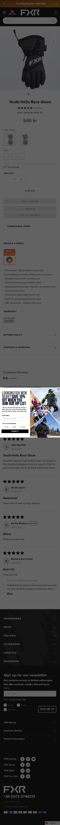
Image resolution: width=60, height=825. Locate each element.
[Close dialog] (58, 389)
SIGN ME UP (14, 431)
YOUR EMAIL (6, 416)
